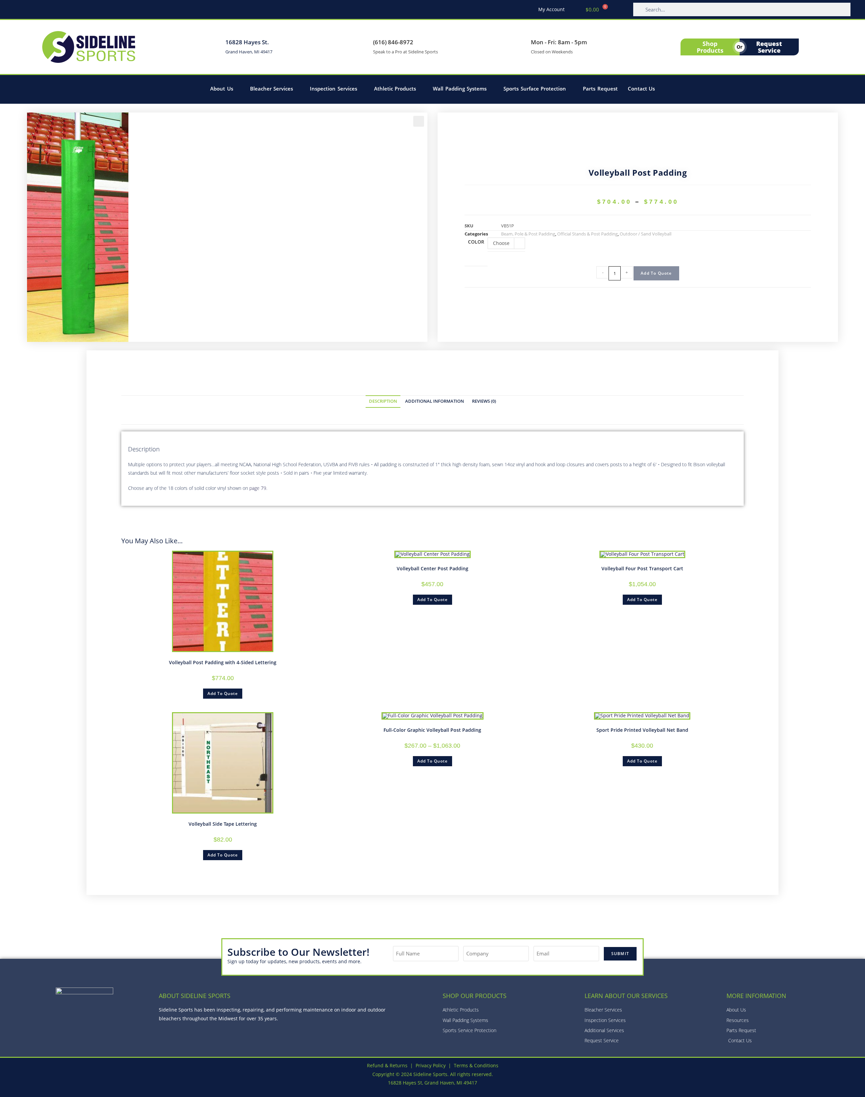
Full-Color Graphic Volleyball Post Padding (432, 730)
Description (383, 401)
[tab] (383, 401)
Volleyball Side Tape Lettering (223, 824)
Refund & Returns (387, 1065)
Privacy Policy (431, 1065)
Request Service (769, 47)
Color (476, 242)
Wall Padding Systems (460, 88)
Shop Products (710, 47)
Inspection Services (333, 88)
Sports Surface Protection (534, 88)
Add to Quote (656, 273)
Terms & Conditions (476, 1065)
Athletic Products (395, 88)
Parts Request (600, 88)
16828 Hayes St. (247, 42)
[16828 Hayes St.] (213, 47)
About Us (221, 88)
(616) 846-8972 (393, 42)
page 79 (257, 488)
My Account (551, 9)
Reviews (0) (484, 401)
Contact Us (641, 88)
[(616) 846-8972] (361, 47)
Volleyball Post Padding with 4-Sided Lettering (222, 662)
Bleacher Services (271, 88)
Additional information (434, 401)
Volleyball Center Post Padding (432, 568)
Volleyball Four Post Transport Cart (642, 568)
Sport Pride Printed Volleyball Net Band (642, 730)
